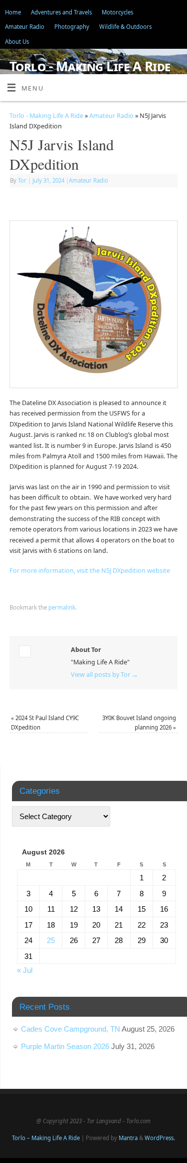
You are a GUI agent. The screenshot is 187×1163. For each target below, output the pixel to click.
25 (51, 940)
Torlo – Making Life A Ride (46, 1138)
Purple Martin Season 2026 (65, 1046)
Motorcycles (117, 12)
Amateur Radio (24, 26)
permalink (61, 607)
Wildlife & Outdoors (125, 26)
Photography (71, 26)
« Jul (24, 970)
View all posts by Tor (104, 674)
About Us (17, 41)
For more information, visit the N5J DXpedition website (89, 570)
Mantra (128, 1138)
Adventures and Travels (61, 12)
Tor (22, 180)
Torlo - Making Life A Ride (89, 66)
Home (13, 12)
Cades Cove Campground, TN (70, 1029)
